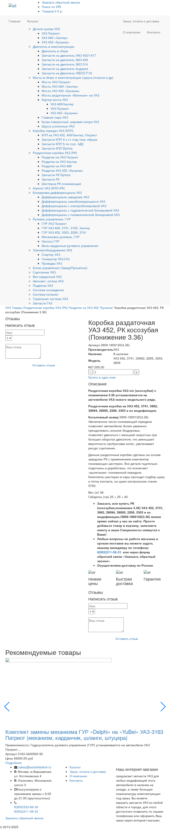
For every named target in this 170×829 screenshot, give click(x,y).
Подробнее (13, 762)
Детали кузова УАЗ (46, 29)
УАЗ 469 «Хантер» (55, 37)
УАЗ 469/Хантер (61, 104)
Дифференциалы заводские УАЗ (65, 197)
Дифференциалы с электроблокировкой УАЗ (74, 206)
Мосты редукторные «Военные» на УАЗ (70, 95)
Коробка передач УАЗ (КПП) (53, 130)
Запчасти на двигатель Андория (65, 68)
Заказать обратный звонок (61, 2)
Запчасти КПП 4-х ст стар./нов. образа (69, 139)
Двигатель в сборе (55, 51)
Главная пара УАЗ (55, 117)
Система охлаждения (48, 290)
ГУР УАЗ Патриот (54, 223)
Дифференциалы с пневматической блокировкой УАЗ (81, 214)
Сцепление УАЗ (44, 272)
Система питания (45, 294)
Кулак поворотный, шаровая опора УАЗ (70, 121)
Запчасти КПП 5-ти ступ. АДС (63, 144)
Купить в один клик (102, 377)
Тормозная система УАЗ (50, 298)
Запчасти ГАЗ (42, 303)
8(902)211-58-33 (109, 552)
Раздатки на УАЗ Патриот (60, 157)
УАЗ (8, 307)
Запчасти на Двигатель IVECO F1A (67, 73)
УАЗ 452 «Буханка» (56, 42)
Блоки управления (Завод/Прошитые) (60, 267)
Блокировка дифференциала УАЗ (57, 192)
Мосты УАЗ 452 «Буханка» (61, 90)
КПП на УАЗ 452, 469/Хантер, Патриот (69, 135)
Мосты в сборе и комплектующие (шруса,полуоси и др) (73, 77)
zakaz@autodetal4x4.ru (34, 767)
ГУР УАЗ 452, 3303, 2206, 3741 (64, 232)
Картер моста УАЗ (55, 99)
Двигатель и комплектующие (53, 46)
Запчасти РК (51, 179)
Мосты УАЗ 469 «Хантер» (60, 86)
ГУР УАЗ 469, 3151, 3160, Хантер (66, 228)
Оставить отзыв (43, 365)
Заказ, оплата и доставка (141, 21)
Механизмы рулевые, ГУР (60, 237)
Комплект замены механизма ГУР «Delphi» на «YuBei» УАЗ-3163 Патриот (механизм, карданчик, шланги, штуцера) (84, 734)
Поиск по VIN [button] (51, 6)
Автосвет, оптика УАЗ (48, 281)
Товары (17, 307)
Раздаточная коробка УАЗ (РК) (55, 152)
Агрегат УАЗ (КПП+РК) (49, 188)
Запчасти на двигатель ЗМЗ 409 (65, 60)
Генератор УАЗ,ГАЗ (56, 259)
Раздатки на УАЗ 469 (57, 166)
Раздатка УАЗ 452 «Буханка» (62, 170)
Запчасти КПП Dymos (57, 148)
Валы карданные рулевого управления (70, 245)
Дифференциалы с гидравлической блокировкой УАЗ (80, 210)
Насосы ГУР (50, 241)
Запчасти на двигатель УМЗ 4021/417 (69, 55)
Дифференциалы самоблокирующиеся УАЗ (73, 201)
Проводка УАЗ (52, 263)
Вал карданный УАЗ (47, 276)
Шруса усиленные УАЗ (58, 126)
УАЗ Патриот (51, 33)
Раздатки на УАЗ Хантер (59, 161)
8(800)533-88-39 (26, 807)
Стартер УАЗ (51, 254)
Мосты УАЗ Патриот (56, 82)
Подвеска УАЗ (43, 285)
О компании (131, 32)
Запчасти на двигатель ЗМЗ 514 (65, 64)
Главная (15, 21)
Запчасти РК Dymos (56, 175)
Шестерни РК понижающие (61, 183)
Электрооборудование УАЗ (52, 250)
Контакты (153, 32)
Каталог (33, 21)
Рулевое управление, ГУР (52, 219)
